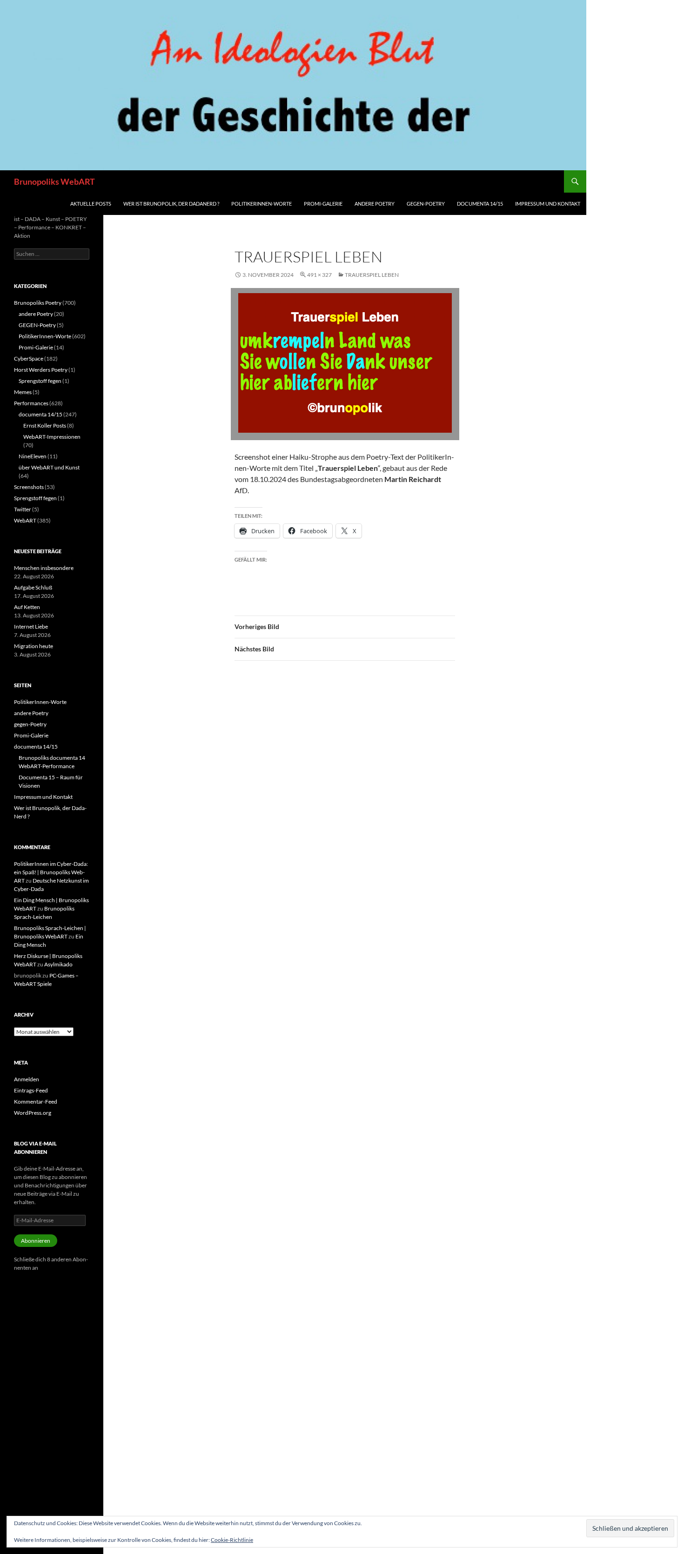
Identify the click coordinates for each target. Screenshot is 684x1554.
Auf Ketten (27, 606)
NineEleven (33, 456)
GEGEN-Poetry (37, 325)
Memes (23, 391)
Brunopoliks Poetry (37, 302)
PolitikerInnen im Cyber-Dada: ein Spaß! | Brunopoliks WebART (51, 872)
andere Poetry (375, 204)
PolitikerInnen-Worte (261, 204)
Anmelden (26, 1079)
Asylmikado (58, 964)
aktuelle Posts (90, 204)
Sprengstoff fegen (40, 380)
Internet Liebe (31, 626)
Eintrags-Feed (31, 1090)
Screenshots (29, 486)
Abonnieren (35, 1240)
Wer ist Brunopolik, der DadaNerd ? (171, 204)
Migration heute (33, 646)
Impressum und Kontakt (547, 204)
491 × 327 (319, 274)
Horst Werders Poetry (40, 369)
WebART (25, 520)
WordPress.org (32, 1112)
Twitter (22, 509)
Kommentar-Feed (35, 1101)
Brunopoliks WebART (54, 181)
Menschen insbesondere (44, 567)
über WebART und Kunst (49, 467)
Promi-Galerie (323, 204)
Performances (31, 403)
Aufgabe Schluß (33, 587)
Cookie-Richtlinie (232, 1539)
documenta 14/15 (480, 204)
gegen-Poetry (426, 204)
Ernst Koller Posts (44, 425)
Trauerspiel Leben (372, 274)
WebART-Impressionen (51, 436)
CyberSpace (28, 358)
